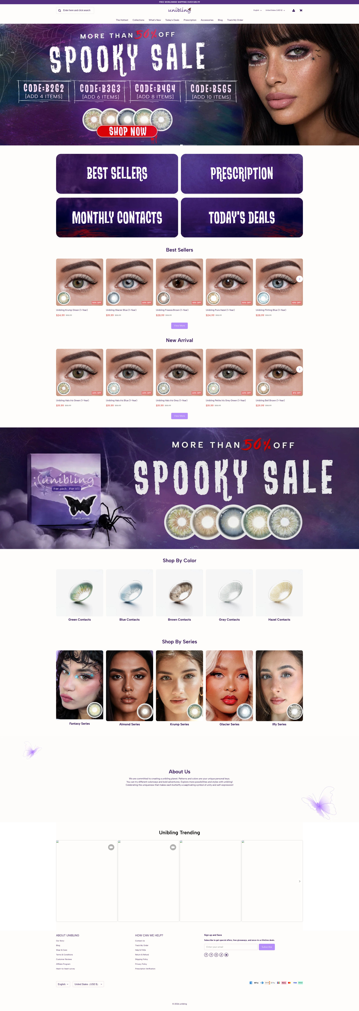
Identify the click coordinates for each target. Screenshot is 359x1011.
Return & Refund (142, 955)
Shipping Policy (141, 959)
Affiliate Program (63, 964)
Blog (58, 945)
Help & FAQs (140, 950)
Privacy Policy (141, 964)
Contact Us (140, 941)
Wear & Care (61, 950)
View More (179, 325)
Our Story (60, 941)
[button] (299, 881)
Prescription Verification (145, 969)
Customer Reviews (64, 959)
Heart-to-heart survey (65, 969)
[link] (138, 20)
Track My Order (141, 945)
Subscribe (267, 947)
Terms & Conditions (64, 955)
